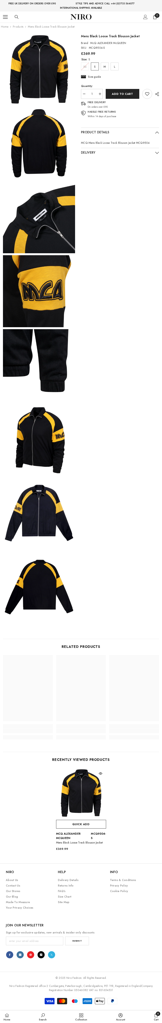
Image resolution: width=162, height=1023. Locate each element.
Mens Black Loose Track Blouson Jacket (79, 843)
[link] (147, 94)
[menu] (5, 17)
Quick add (80, 824)
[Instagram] (20, 955)
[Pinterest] (30, 955)
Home (4, 27)
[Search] (16, 17)
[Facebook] (9, 955)
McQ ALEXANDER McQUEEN (108, 43)
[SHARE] (155, 94)
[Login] (145, 17)
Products (18, 27)
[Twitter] (51, 955)
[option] (81, 811)
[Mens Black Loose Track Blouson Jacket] (81, 793)
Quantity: (87, 86)
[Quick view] (100, 773)
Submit (77, 940)
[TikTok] (41, 955)
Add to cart (122, 94)
